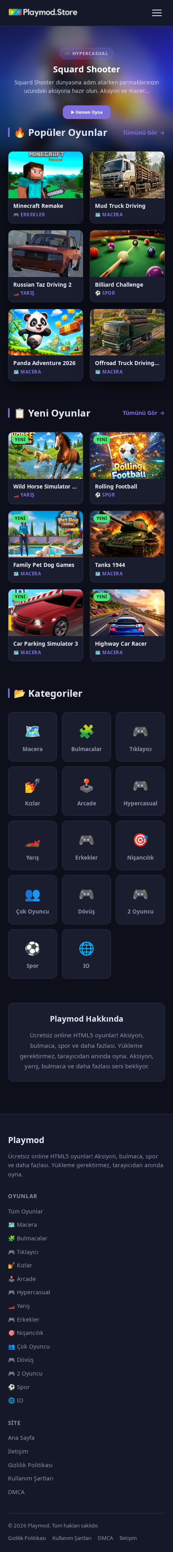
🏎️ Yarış (19, 1306)
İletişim (18, 1451)
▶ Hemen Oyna (87, 112)
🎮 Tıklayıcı (23, 1252)
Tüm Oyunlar (25, 1211)
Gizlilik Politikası (30, 1465)
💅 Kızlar (20, 1265)
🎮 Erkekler (23, 1319)
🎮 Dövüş (21, 1359)
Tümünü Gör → (144, 132)
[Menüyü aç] (157, 12)
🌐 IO (15, 1400)
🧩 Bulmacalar (27, 1238)
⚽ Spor (19, 1387)
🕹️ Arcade (22, 1279)
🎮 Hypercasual (29, 1292)
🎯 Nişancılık (25, 1332)
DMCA (16, 1492)
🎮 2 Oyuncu (25, 1373)
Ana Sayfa (21, 1437)
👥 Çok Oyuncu (29, 1346)
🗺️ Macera (22, 1224)
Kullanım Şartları (31, 1478)
